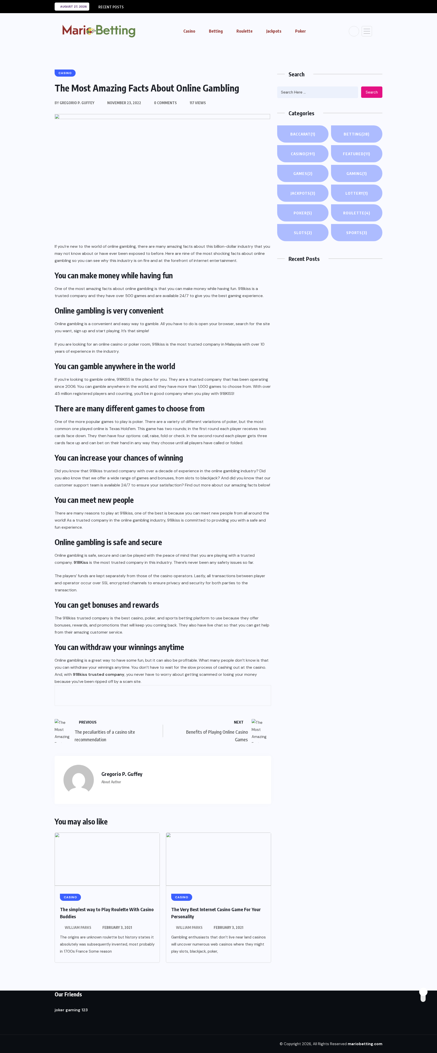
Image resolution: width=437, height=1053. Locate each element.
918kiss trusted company (113, 471)
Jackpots (273, 31)
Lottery (356, 193)
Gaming (356, 173)
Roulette (244, 31)
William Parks (78, 927)
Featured (356, 153)
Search (372, 92)
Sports (356, 232)
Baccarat (302, 134)
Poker (300, 31)
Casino (189, 31)
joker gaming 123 (71, 1010)
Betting (216, 31)
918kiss (158, 344)
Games (303, 173)
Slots (303, 232)
